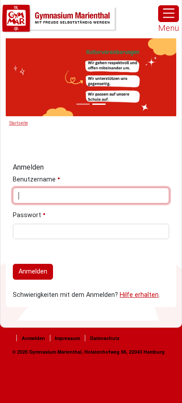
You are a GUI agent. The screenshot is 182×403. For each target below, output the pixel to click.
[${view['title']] (83, 104)
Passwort (28, 215)
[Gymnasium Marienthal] (59, 18)
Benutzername (35, 179)
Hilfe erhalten (139, 295)
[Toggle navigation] (168, 13)
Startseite (18, 123)
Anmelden (33, 271)
